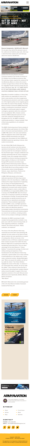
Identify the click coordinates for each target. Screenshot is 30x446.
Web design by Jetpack (19, 438)
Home (6, 410)
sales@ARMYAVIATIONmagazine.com (16, 423)
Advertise (20, 414)
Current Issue (21, 410)
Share (6, 294)
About (19, 412)
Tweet (15, 294)
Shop (6, 414)
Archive (7, 412)
